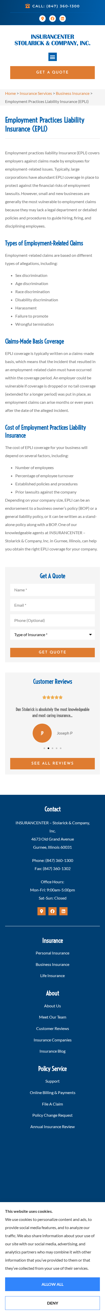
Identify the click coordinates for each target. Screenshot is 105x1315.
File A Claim (52, 1103)
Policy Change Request (52, 1115)
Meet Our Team (52, 1016)
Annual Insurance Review (52, 1126)
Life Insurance (52, 975)
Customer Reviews (52, 1028)
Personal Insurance (52, 952)
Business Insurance (72, 93)
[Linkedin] (62, 18)
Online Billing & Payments (52, 1092)
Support (52, 1081)
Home (10, 93)
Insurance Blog (52, 1051)
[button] (52, 57)
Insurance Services (36, 93)
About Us (52, 1005)
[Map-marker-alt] (42, 18)
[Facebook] (52, 18)
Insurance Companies (53, 1039)
